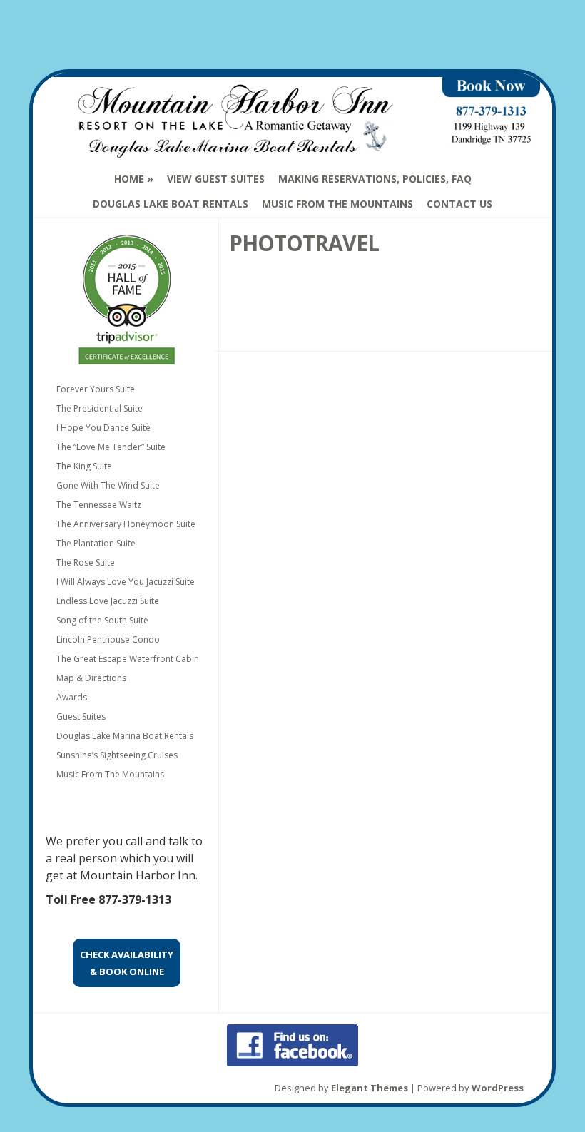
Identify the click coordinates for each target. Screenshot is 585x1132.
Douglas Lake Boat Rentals (170, 203)
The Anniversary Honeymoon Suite (125, 524)
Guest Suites (81, 716)
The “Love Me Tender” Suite (111, 447)
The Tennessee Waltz (98, 505)
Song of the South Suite (102, 620)
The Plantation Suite (96, 543)
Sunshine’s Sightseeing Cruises (117, 755)
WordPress (498, 1087)
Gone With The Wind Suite (108, 485)
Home (129, 178)
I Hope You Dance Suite (103, 428)
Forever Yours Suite (95, 389)
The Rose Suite (85, 562)
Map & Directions (91, 678)
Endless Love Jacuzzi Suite (107, 601)
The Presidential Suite (99, 408)
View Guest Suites (216, 178)
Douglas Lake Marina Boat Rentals (124, 736)
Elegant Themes (369, 1087)
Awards (71, 697)
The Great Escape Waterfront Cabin (127, 659)
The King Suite (84, 466)
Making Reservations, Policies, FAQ (375, 178)
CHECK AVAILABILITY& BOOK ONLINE (126, 963)
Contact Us (459, 203)
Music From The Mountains (337, 203)
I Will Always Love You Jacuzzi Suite (125, 582)
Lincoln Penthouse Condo (108, 639)
